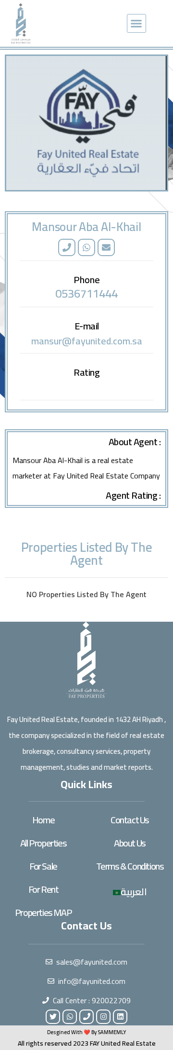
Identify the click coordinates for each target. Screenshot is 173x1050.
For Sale (43, 866)
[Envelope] (106, 247)
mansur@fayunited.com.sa (86, 341)
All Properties (43, 843)
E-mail (86, 326)
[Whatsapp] (86, 247)
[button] (136, 23)
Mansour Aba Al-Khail (86, 226)
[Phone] (66, 247)
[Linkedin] (120, 1016)
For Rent (43, 889)
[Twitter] (53, 1016)
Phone (87, 279)
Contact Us (130, 820)
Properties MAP (43, 912)
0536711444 (86, 293)
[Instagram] (103, 1016)
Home (43, 820)
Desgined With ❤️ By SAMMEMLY (86, 1032)
